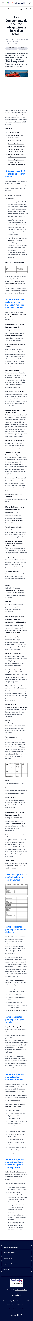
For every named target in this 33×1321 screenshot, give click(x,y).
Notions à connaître (14, 132)
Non (24, 102)
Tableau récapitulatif (14, 141)
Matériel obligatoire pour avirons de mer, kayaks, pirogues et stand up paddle (16, 162)
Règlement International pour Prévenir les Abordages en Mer (14, 590)
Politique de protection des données (17, 1301)
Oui (20, 102)
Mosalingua (8, 1258)
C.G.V (8, 1305)
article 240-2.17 (19, 865)
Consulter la (17, 1290)
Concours (7, 1269)
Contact (24, 1305)
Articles (8, 9)
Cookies (5, 1301)
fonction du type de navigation (16, 707)
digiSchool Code (9, 1253)
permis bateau (10, 55)
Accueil (2, 9)
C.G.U (28, 1301)
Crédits (19, 1305)
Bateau (13, 9)
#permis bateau (22, 48)
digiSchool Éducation (11, 1247)
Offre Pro (13, 1305)
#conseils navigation (11, 48)
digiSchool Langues (10, 1264)
